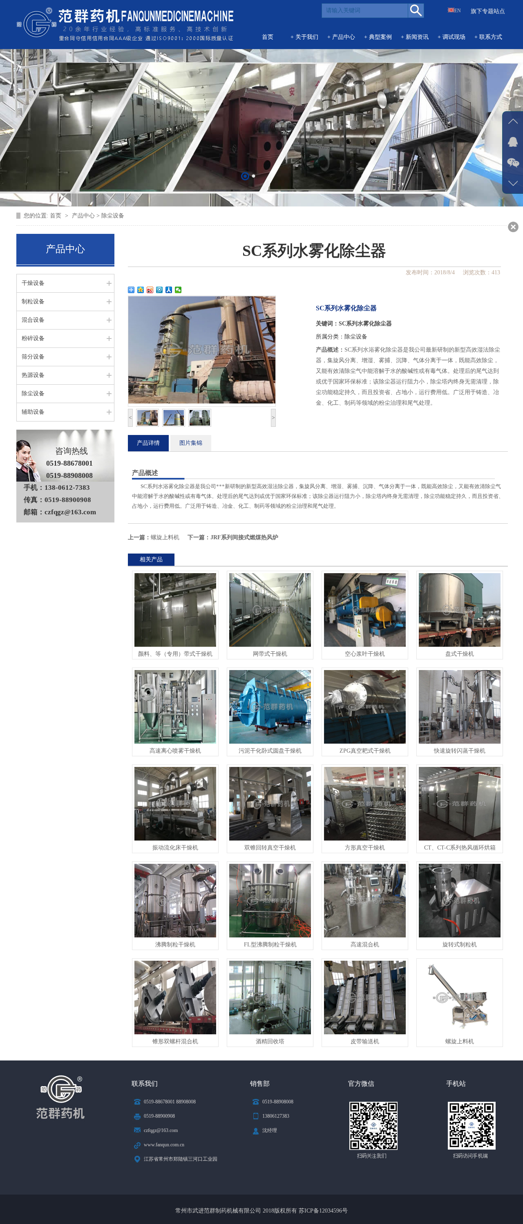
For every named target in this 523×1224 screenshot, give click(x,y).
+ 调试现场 (451, 37)
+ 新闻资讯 (415, 37)
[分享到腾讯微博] (159, 290)
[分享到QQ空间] (140, 290)
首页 (267, 37)
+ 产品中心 (341, 37)
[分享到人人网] (168, 290)
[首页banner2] (245, 176)
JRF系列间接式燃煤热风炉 (244, 537)
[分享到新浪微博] (150, 290)
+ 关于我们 (304, 37)
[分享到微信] (178, 290)
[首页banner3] (254, 176)
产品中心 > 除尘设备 (98, 216)
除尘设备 (355, 337)
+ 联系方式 (488, 37)
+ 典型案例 (378, 37)
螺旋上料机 (165, 537)
